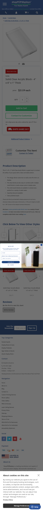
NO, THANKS (11, 264)
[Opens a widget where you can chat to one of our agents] (35, 507)
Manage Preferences (21, 506)
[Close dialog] (41, 245)
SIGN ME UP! (11, 262)
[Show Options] (19, 258)
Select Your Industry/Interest (10, 256)
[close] (38, 475)
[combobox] (10, 258)
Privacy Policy (8, 500)
